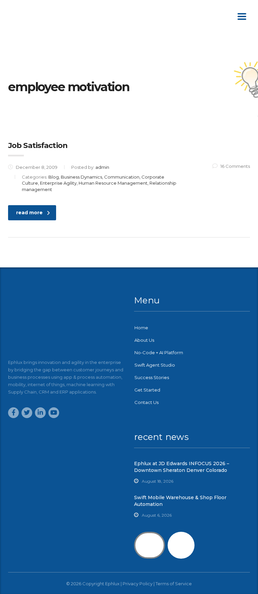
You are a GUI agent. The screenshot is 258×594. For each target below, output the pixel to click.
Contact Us (146, 402)
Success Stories (151, 377)
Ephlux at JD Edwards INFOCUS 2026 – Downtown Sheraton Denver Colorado (181, 466)
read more (29, 213)
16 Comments (235, 166)
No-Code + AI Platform (158, 352)
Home (141, 327)
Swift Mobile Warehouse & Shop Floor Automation (180, 500)
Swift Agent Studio (154, 365)
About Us (144, 340)
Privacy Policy (138, 583)
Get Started (147, 390)
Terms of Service (174, 583)
